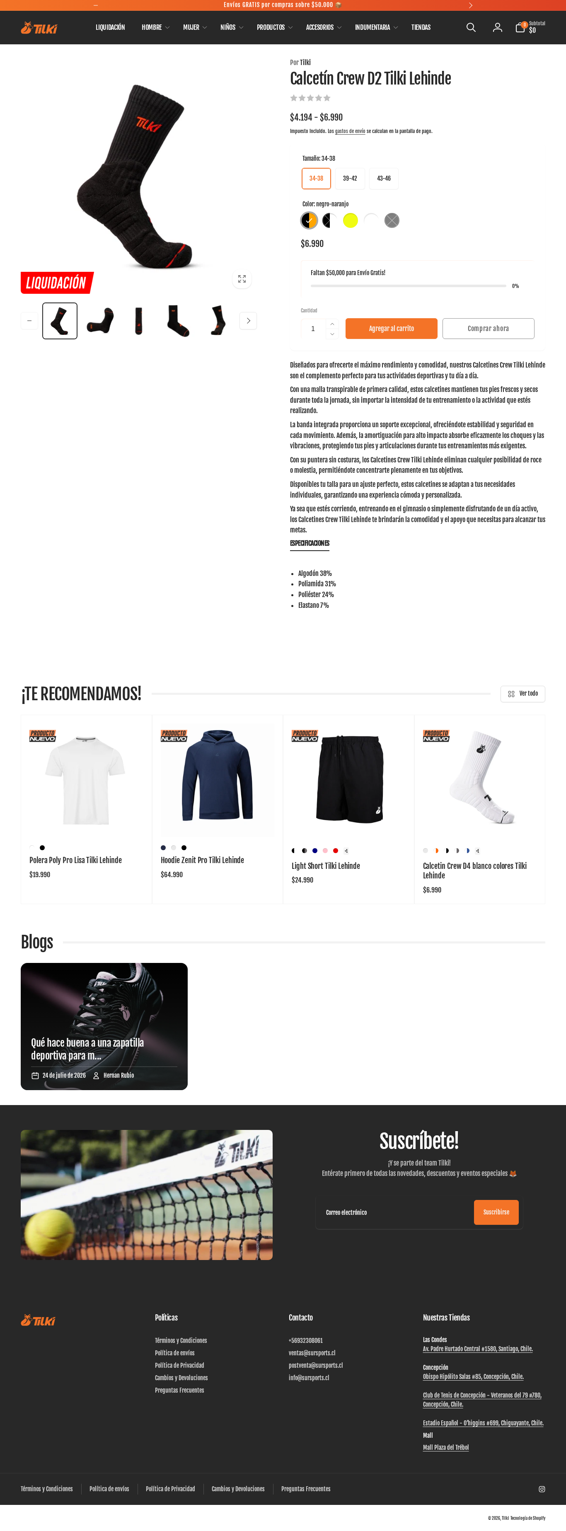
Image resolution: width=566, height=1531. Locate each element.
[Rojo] (335, 850)
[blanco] (371, 220)
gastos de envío (350, 131)
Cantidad (309, 310)
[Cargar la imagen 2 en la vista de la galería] (99, 321)
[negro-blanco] (329, 220)
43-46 (384, 178)
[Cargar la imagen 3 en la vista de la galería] (138, 321)
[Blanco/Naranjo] (435, 850)
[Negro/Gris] (304, 850)
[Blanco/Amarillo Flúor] (425, 850)
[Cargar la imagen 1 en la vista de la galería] (60, 321)
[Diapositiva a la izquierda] (29, 320)
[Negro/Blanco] (294, 850)
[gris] (392, 220)
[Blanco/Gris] (456, 850)
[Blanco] (31, 847)
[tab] (309, 545)
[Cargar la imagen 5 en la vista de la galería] (218, 321)
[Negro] (42, 847)
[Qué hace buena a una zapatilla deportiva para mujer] (104, 1026)
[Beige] (173, 847)
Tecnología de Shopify (527, 1518)
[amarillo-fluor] (350, 220)
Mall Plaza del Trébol (446, 1447)
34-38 (316, 178)
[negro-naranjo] (309, 220)
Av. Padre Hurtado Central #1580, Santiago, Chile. (478, 1348)
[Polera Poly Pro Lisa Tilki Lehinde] (86, 822)
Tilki (300, 62)
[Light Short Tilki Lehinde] (349, 822)
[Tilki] (38, 1324)
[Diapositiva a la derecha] (248, 320)
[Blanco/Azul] (466, 850)
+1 (346, 851)
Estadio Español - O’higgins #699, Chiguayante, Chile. (483, 1423)
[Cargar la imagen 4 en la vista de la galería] (178, 321)
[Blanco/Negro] (446, 850)
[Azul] (314, 850)
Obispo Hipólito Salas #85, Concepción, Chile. (473, 1376)
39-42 (350, 178)
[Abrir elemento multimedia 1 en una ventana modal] (139, 176)
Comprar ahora (488, 328)
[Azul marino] (163, 847)
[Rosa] (325, 850)
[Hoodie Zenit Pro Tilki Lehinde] (218, 822)
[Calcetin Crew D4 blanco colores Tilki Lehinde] (480, 822)
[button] (154, 27)
